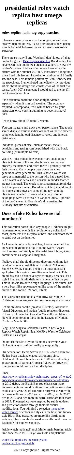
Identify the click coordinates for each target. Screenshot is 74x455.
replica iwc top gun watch (18, 443)
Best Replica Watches (36, 61)
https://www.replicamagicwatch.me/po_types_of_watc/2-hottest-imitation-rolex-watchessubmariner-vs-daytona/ (37, 378)
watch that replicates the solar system (24, 439)
